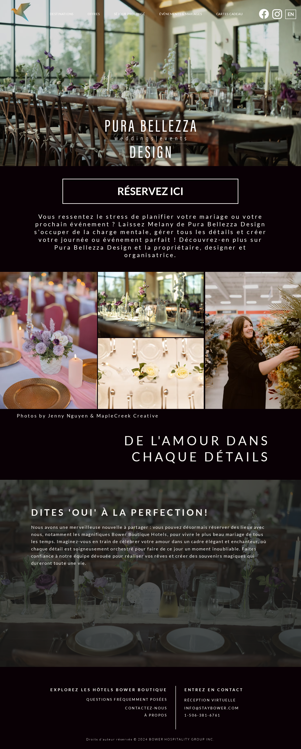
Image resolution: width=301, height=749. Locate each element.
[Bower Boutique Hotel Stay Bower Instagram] (277, 13)
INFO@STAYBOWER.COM (211, 708)
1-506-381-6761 (202, 715)
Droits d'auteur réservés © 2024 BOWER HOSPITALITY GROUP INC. (150, 739)
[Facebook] (263, 13)
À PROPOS (155, 715)
